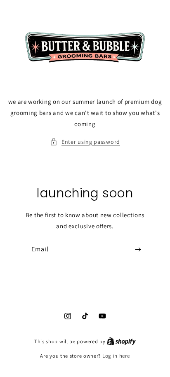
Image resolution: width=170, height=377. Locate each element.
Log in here (116, 355)
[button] (85, 142)
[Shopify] (121, 341)
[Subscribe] (138, 249)
